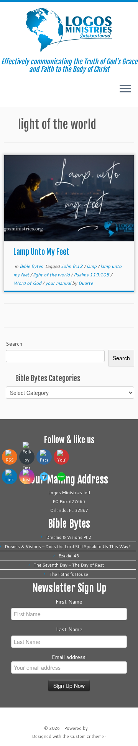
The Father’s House (68, 574)
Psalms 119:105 (92, 274)
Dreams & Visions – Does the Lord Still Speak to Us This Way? (69, 547)
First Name (69, 601)
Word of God (28, 283)
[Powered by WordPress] (91, 726)
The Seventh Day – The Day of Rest (69, 565)
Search (14, 344)
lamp (92, 266)
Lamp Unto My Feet (41, 252)
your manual (58, 283)
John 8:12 (72, 266)
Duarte (85, 283)
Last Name (69, 629)
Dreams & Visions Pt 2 (68, 537)
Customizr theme (87, 736)
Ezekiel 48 (69, 556)
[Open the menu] (125, 89)
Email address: (69, 657)
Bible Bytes (32, 266)
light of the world (52, 274)
